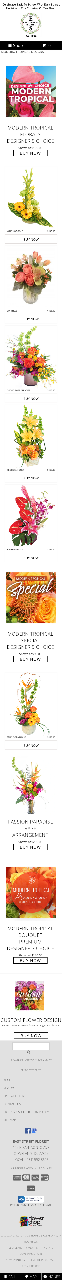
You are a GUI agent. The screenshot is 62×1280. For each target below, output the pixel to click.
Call (11, 1276)
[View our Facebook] (28, 1132)
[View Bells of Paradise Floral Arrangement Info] (31, 704)
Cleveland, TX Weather (24, 1247)
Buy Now (30, 153)
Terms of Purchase (41, 1259)
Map (32, 1276)
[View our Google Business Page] (34, 1132)
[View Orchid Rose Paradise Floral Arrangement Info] (31, 357)
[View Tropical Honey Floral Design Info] (31, 436)
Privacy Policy (15, 1259)
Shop (18, 45)
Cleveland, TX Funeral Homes (20, 1235)
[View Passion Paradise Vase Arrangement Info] (31, 785)
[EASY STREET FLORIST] (30, 36)
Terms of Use (31, 1266)
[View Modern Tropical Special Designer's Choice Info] (31, 597)
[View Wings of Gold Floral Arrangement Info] (31, 197)
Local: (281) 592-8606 (31, 1159)
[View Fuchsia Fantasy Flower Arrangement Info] (31, 516)
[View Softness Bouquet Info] (31, 277)
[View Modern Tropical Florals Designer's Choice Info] (31, 91)
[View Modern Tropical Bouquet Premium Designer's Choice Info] (31, 892)
